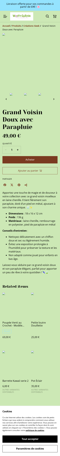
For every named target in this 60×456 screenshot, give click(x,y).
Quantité (7, 144)
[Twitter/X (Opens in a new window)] (12, 185)
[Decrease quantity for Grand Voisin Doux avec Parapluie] (5, 150)
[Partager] (26, 185)
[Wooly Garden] (21, 16)
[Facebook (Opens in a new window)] (4, 185)
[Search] (47, 16)
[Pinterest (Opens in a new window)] (19, 185)
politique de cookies (35, 430)
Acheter (30, 159)
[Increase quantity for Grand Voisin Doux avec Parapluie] (18, 150)
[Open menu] (5, 16)
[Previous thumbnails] (6, 99)
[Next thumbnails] (54, 99)
